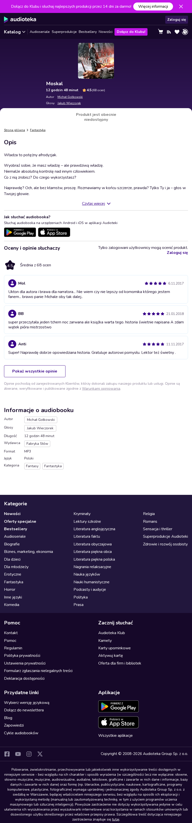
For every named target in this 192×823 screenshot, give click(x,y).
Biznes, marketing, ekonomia (28, 551)
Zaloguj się (176, 19)
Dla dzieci (12, 559)
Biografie (12, 544)
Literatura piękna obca (93, 551)
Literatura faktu (87, 536)
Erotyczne (12, 574)
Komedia (11, 604)
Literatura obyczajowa (93, 544)
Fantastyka (38, 130)
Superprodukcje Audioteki (165, 536)
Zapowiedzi (14, 725)
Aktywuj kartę (110, 655)
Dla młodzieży (16, 567)
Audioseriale (40, 31)
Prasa (79, 604)
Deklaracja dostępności (24, 678)
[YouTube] (18, 754)
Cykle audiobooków (21, 733)
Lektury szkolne (87, 521)
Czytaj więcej (93, 203)
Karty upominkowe (114, 648)
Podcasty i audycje (90, 589)
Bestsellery (88, 31)
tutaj (115, 819)
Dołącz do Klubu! (131, 31)
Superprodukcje (64, 31)
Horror (9, 589)
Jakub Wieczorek (69, 103)
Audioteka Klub (111, 633)
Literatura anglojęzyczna (94, 529)
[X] (40, 754)
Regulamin (13, 648)
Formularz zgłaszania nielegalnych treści (38, 670)
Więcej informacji (153, 6)
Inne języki (13, 597)
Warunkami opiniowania (101, 388)
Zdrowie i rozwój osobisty (165, 544)
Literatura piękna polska (94, 559)
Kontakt (11, 633)
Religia (149, 514)
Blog (8, 718)
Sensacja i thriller (157, 529)
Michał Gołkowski (70, 97)
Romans (150, 521)
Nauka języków (87, 574)
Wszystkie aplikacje (115, 735)
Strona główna (14, 130)
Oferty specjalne (20, 521)
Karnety (105, 640)
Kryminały (82, 514)
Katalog (12, 32)
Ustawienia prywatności (25, 663)
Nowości (105, 31)
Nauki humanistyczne (92, 582)
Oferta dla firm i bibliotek (119, 663)
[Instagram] (29, 754)
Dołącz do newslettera (24, 710)
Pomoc (10, 640)
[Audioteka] (20, 19)
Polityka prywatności (22, 655)
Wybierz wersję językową (26, 702)
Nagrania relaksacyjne (92, 567)
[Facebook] (7, 754)
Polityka (81, 597)
